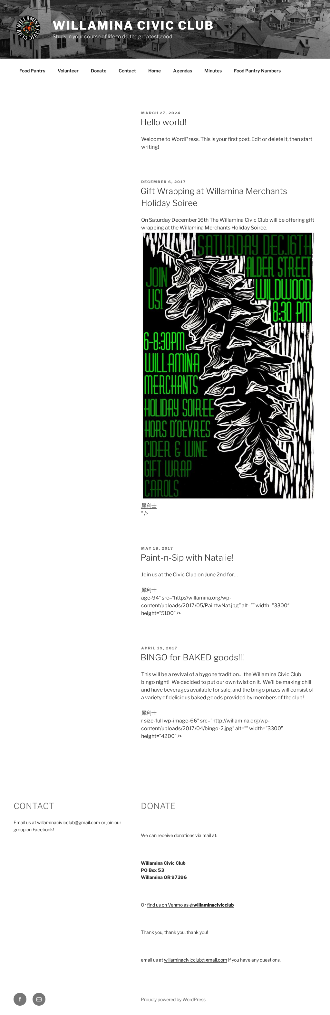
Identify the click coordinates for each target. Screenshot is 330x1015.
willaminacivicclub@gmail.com (68, 822)
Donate (98, 70)
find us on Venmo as (190, 905)
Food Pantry (32, 70)
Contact (127, 70)
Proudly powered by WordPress (173, 999)
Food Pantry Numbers (257, 70)
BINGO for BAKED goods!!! (192, 657)
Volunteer (68, 70)
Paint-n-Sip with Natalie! (187, 558)
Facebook (43, 829)
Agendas (182, 70)
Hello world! (164, 122)
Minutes (213, 70)
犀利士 (149, 506)
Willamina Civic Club (133, 25)
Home (154, 70)
